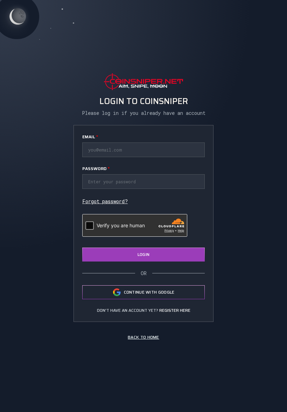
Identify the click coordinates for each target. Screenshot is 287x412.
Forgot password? (105, 201)
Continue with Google (149, 292)
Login (144, 254)
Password (96, 168)
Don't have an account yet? (143, 310)
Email (90, 137)
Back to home (143, 337)
